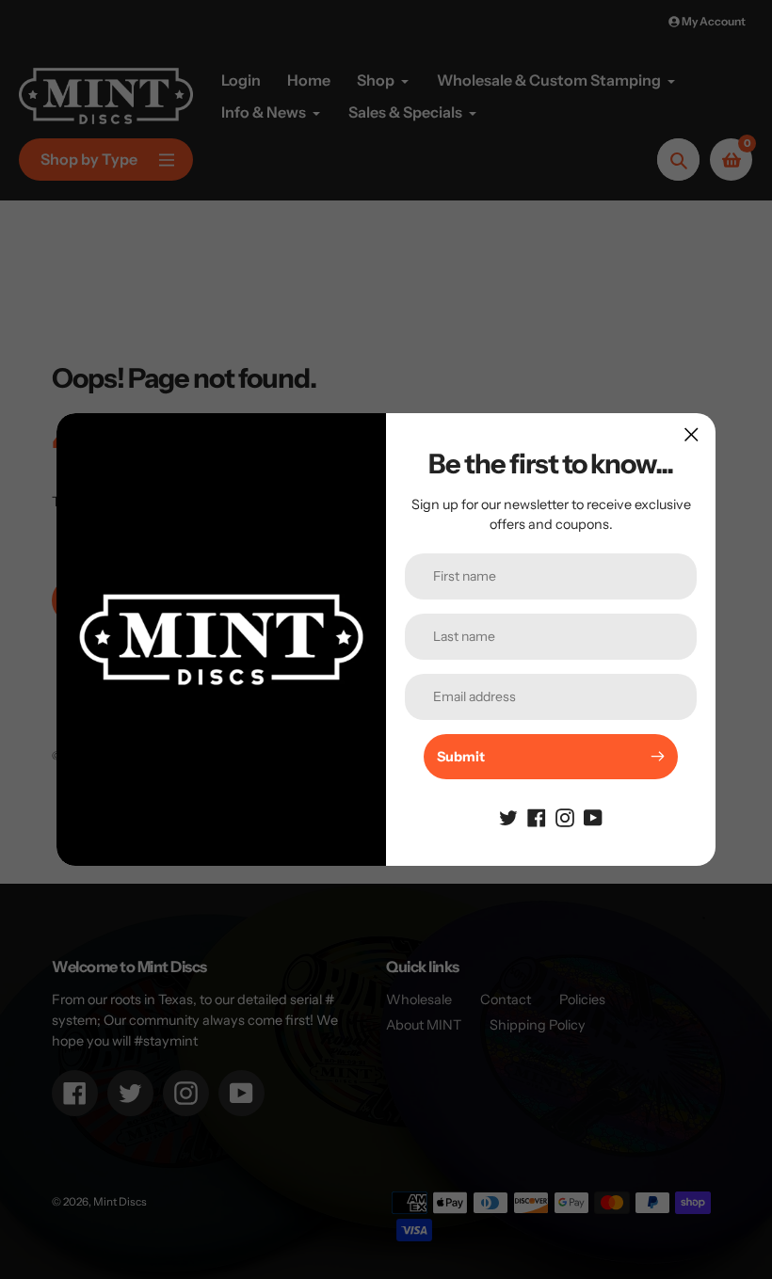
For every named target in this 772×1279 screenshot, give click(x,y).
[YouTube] (593, 816)
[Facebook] (536, 816)
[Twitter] (508, 816)
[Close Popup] (691, 434)
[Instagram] (564, 816)
